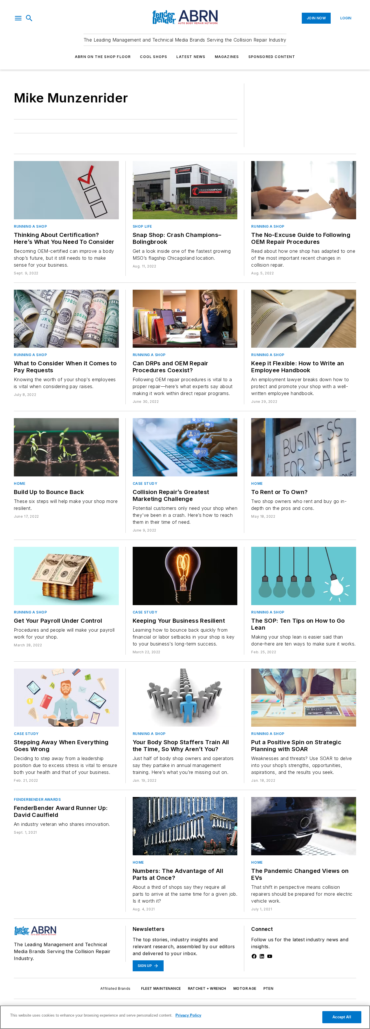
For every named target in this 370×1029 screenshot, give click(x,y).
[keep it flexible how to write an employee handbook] (303, 319)
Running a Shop (30, 226)
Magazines (227, 57)
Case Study (145, 483)
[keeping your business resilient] (185, 576)
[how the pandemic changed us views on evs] (303, 826)
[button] (18, 18)
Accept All (341, 1017)
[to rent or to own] (303, 447)
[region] (185, 1017)
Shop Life (142, 226)
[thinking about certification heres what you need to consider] (66, 190)
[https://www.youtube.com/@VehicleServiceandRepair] (270, 956)
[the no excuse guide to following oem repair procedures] (303, 190)
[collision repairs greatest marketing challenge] (185, 447)
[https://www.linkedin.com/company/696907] (262, 956)
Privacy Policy (188, 1015)
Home (19, 483)
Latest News (190, 57)
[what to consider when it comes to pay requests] (66, 319)
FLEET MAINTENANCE (161, 988)
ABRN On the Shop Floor (103, 57)
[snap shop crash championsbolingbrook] (185, 190)
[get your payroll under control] (66, 576)
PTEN (268, 988)
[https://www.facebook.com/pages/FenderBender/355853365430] (254, 956)
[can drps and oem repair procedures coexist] (185, 319)
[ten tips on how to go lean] (303, 576)
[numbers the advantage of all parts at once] (185, 826)
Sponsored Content (271, 57)
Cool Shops (153, 57)
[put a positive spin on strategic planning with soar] (303, 698)
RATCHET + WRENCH (207, 988)
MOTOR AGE (244, 988)
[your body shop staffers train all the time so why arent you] (185, 698)
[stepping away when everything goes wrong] (66, 698)
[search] (29, 18)
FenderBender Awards (37, 799)
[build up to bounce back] (66, 447)
